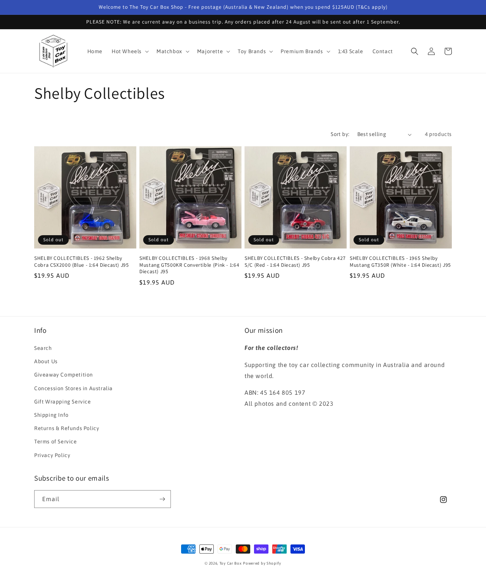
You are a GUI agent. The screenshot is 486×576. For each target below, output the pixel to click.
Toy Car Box (230, 563)
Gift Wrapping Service (62, 402)
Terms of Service (55, 441)
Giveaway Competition (63, 375)
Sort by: (340, 134)
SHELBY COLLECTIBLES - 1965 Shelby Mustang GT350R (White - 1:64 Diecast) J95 (400, 261)
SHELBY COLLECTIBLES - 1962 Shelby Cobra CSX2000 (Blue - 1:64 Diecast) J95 (81, 261)
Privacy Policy (52, 455)
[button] (129, 51)
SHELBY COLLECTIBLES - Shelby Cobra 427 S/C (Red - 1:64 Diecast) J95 (295, 261)
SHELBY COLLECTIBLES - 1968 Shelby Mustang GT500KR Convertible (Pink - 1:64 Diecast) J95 (189, 265)
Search (43, 348)
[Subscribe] (162, 499)
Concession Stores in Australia (73, 388)
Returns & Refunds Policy (66, 428)
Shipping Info (51, 415)
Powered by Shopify (262, 563)
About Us (46, 361)
